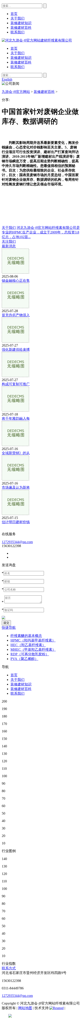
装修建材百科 (20, 62)
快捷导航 (9, 627)
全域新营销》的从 (16, 453)
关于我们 (17, 53)
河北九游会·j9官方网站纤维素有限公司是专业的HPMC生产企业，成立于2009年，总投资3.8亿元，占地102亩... (41, 232)
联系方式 (9, 968)
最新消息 (9, 246)
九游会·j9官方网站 (16, 92)
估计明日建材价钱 (16, 522)
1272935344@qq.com (17, 542)
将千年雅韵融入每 (16, 418)
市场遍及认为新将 (16, 487)
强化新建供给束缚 (16, 349)
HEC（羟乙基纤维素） (28, 645)
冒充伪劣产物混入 (16, 315)
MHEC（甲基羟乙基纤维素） (33, 649)
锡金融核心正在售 (16, 280)
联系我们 (17, 67)
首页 (13, 48)
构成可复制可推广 (16, 384)
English (7, 79)
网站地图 (25, 1008)
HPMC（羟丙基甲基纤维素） (33, 640)
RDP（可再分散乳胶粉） (29, 654)
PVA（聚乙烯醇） (24, 659)
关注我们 (9, 241)
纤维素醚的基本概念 (26, 636)
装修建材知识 (20, 58)
